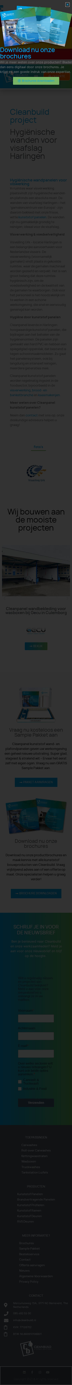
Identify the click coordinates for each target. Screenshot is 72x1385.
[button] (67, 4)
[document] (36, 692)
